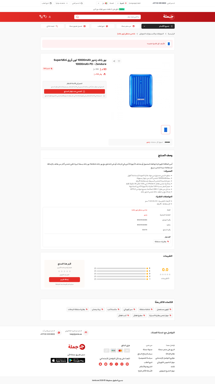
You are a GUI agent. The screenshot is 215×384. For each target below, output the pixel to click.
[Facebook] (127, 364)
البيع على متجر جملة (166, 349)
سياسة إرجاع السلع (145, 353)
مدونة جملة (147, 349)
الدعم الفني (76, 3)
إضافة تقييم (64, 279)
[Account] (49, 17)
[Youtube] (105, 364)
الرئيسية (171, 33)
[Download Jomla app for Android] (76, 360)
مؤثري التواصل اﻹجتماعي (165, 358)
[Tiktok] (111, 364)
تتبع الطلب (45, 3)
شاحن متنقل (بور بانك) (139, 210)
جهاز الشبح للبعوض (167, 371)
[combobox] (122, 3)
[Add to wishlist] (119, 61)
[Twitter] (116, 364)
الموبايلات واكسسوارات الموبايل (151, 33)
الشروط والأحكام (146, 366)
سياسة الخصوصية (145, 358)
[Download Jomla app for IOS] (59, 360)
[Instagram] (122, 364)
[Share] (114, 61)
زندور (145, 215)
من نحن (149, 345)
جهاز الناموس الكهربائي (166, 362)
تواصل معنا (170, 345)
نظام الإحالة (170, 353)
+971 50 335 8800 (159, 3)
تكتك (173, 366)
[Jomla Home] (169, 17)
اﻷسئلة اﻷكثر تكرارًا (145, 371)
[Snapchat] (100, 364)
